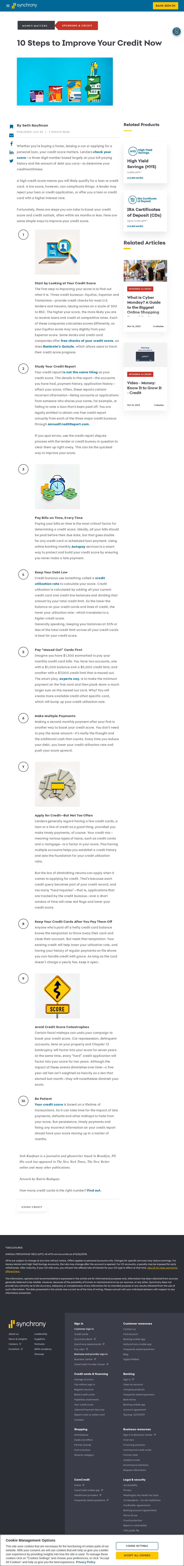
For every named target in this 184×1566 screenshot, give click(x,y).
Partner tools (130, 1454)
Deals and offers (83, 1439)
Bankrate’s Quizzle (58, 346)
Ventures (39, 1344)
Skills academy (43, 1349)
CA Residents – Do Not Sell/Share (142, 1500)
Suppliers (39, 1339)
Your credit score (49, 1104)
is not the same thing (80, 372)
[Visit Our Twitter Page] (11, 160)
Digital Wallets (131, 1359)
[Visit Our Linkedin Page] (11, 152)
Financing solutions (134, 1444)
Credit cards (81, 1334)
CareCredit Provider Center (89, 1364)
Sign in (127, 1379)
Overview (128, 1439)
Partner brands (82, 1444)
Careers (13, 1344)
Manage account (83, 1379)
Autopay (79, 546)
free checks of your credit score (87, 341)
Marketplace (81, 1434)
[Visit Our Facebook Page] (11, 143)
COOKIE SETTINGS (137, 1546)
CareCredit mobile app (87, 1490)
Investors (14, 1349)
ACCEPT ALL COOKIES (137, 1555)
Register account (84, 1389)
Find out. (94, 1190)
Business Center (83, 1359)
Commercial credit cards (137, 1449)
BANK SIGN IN (165, 5)
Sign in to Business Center (138, 1434)
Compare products (134, 1389)
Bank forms (129, 1399)
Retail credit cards (84, 1394)
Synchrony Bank (83, 1339)
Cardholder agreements (136, 1505)
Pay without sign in (84, 1384)
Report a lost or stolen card (89, 1414)
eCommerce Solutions (135, 1464)
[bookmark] (11, 126)
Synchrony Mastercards (87, 1344)
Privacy (127, 1490)
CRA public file (131, 1530)
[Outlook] (11, 135)
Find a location (82, 1449)
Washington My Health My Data (140, 1495)
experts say (69, 679)
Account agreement (134, 1409)
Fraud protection (132, 1520)
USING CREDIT (32, 1207)
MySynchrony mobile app (137, 1344)
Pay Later (79, 1349)
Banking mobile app (134, 1339)
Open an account (133, 1384)
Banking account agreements (140, 1510)
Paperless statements (86, 1399)
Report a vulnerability (135, 1525)
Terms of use (130, 1515)
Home (77, 1485)
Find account (130, 1334)
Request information (134, 1469)
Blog (125, 1354)
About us (14, 1334)
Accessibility (130, 1485)
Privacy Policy (85, 1562)
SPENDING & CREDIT (77, 25)
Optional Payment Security (89, 1409)
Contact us (129, 1328)
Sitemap (39, 1354)
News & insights (18, 1339)
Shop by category (84, 1454)
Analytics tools (131, 1459)
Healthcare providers (86, 1495)
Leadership (40, 1334)
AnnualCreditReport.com (68, 424)
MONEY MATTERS (34, 25)
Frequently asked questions (138, 1349)
